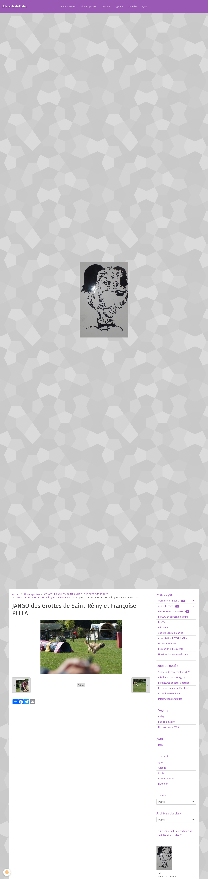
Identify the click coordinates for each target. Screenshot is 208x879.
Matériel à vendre (167, 643)
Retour (81, 685)
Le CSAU (162, 622)
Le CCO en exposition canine (173, 616)
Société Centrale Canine (170, 632)
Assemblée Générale (169, 693)
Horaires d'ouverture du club (173, 654)
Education (163, 627)
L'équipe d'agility (166, 721)
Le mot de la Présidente (170, 648)
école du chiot (168, 606)
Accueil (16, 594)
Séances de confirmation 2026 (174, 672)
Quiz (144, 6)
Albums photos (89, 6)
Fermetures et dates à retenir (173, 682)
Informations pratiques (170, 698)
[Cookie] (7, 872)
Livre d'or (132, 6)
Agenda (119, 6)
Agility (161, 716)
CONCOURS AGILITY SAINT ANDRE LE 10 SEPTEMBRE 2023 (76, 594)
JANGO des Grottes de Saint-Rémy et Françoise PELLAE (45, 597)
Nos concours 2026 (168, 727)
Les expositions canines (173, 611)
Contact (106, 6)
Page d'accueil (68, 6)
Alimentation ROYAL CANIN (172, 638)
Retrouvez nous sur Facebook (174, 688)
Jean (160, 744)
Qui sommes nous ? (171, 600)
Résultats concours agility (171, 677)
